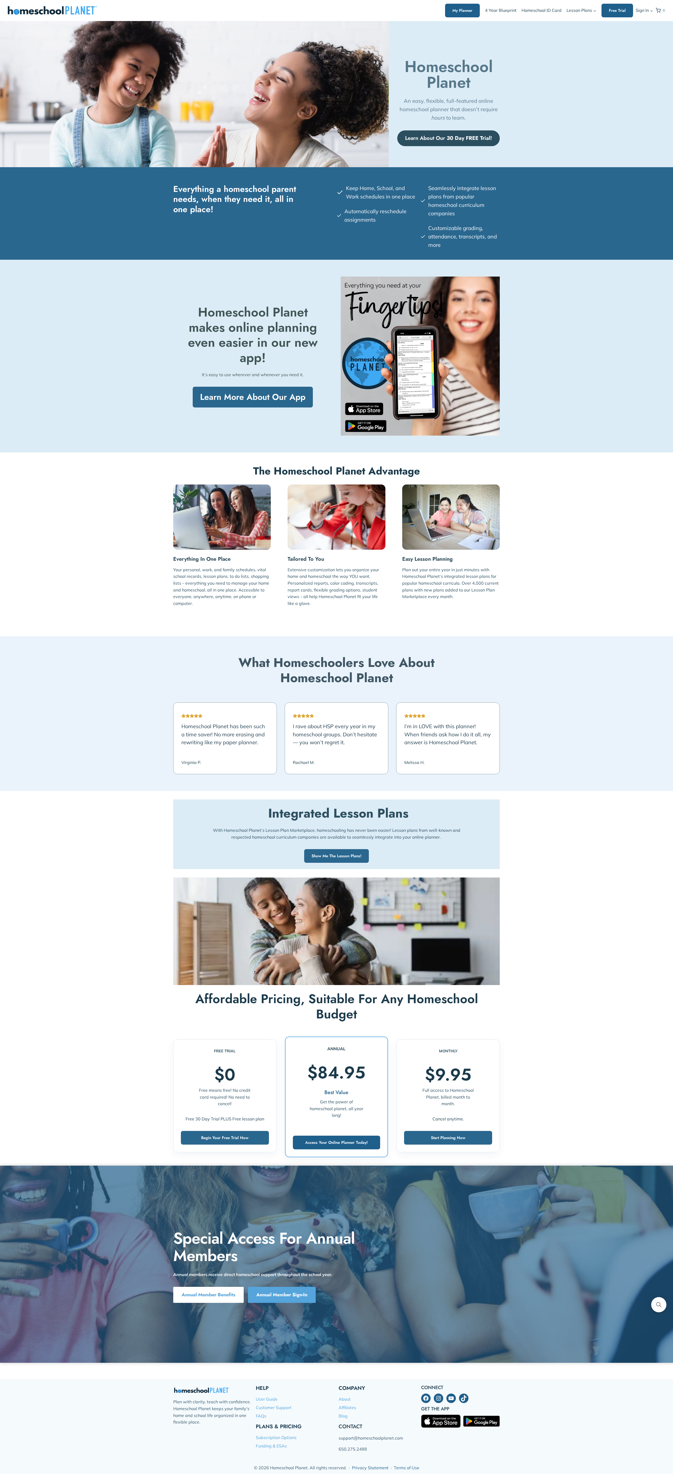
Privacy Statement (370, 1467)
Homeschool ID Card (542, 10)
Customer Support (274, 1407)
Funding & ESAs (271, 1446)
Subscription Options (276, 1437)
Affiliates (347, 1407)
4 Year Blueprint (501, 10)
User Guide (267, 1399)
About (345, 1399)
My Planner (462, 10)
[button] (651, 10)
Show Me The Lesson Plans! (336, 856)
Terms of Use (406, 1467)
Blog (343, 1416)
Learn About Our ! (448, 138)
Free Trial (617, 10)
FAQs (261, 1416)
